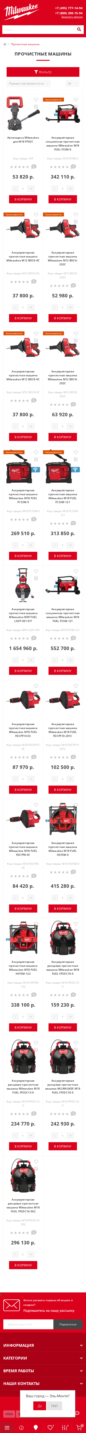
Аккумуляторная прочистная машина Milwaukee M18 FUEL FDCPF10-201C (62, 730)
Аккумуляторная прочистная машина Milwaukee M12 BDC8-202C (63, 377)
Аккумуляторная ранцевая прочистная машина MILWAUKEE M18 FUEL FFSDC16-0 (62, 1086)
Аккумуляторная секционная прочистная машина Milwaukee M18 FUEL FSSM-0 (63, 143)
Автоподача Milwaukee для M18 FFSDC (23, 139)
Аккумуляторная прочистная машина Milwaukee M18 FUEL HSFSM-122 (23, 968)
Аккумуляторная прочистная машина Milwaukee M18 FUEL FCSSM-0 (23, 496)
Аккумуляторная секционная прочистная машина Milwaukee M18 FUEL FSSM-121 (63, 615)
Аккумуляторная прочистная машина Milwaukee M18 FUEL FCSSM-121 (62, 496)
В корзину (23, 199)
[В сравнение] (36, 107)
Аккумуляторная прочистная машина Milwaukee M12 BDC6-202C (63, 258)
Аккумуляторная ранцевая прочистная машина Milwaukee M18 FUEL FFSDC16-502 (23, 1205)
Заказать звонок (72, 17)
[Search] (79, 29)
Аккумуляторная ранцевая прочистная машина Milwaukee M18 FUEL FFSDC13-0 (23, 1086)
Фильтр (45, 72)
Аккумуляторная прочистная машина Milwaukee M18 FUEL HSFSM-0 (62, 849)
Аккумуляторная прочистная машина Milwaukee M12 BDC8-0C (23, 375)
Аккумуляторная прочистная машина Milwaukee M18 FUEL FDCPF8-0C (23, 849)
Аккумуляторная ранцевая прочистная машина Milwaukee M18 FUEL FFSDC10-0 (62, 968)
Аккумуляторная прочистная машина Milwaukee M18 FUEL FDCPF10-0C (23, 730)
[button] (69, 8)
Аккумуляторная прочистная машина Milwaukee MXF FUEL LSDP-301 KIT (23, 615)
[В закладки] (36, 100)
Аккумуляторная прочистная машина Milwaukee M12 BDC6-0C (23, 256)
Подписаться (68, 1324)
